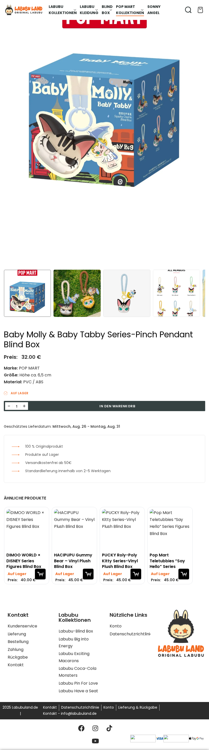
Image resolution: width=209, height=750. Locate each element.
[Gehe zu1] (27, 293)
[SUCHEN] (188, 9)
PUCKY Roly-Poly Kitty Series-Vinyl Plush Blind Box (120, 560)
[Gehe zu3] (126, 293)
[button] (40, 574)
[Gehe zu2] (77, 293)
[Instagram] (95, 728)
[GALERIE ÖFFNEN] (104, 135)
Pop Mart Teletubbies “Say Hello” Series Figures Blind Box (167, 560)
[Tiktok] (109, 728)
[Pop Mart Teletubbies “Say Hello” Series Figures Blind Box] (170, 529)
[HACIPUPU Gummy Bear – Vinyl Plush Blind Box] (74, 529)
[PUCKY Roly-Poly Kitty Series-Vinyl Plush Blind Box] (122, 529)
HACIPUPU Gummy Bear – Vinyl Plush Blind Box (73, 560)
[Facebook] (81, 728)
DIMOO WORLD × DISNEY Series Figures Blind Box (23, 560)
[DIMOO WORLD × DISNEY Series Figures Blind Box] (26, 529)
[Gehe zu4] (176, 293)
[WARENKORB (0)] (200, 10)
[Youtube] (95, 741)
